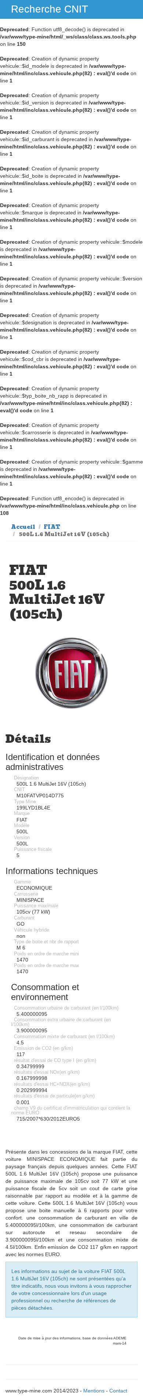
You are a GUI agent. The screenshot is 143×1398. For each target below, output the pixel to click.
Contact (118, 1391)
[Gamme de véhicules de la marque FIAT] (71, 673)
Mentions (93, 1391)
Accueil (23, 527)
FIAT (52, 527)
